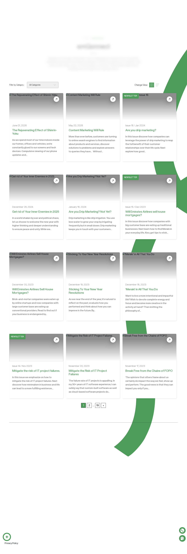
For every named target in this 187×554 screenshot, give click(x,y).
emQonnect (120, 10)
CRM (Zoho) (48, 519)
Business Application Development (21, 519)
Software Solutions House (23, 501)
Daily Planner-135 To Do (54, 534)
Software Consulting (81, 514)
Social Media (135, 534)
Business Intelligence (14, 539)
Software (66, 10)
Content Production (162, 514)
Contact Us (172, 10)
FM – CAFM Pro (50, 529)
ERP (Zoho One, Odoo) (53, 524)
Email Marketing (136, 519)
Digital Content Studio (115, 501)
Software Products (53, 514)
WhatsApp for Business (15, 534)
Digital (83, 10)
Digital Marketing (137, 514)
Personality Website (109, 524)
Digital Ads (134, 529)
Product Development (81, 524)
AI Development (12, 529)
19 (97, 405)
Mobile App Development (16, 524)
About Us (100, 10)
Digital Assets (158, 524)
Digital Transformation (81, 519)
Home (86, 38)
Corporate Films (159, 519)
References (142, 10)
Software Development (16, 514)
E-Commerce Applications (17, 543)
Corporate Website (109, 519)
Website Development (111, 514)
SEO (131, 524)
